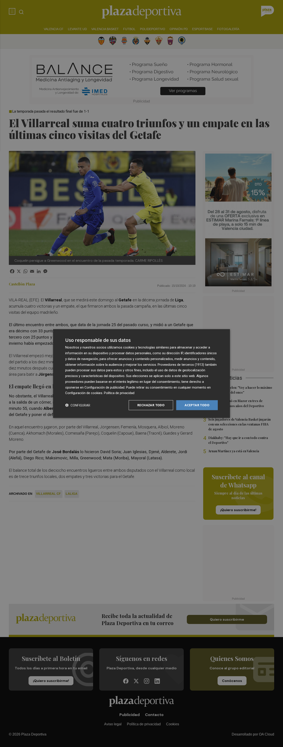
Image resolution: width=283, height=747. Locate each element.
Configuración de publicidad (104, 387)
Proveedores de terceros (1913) (181, 364)
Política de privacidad (119, 393)
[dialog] (141, 373)
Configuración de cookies (83, 393)
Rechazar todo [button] (150, 405)
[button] (77, 405)
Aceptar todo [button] (197, 405)
